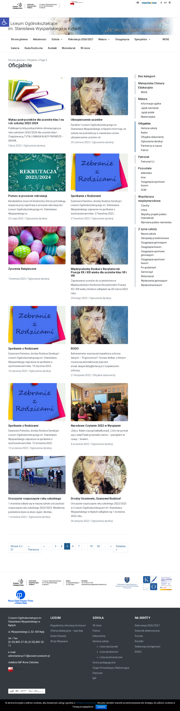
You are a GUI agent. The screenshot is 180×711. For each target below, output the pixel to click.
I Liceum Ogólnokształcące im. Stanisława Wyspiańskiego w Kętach (44, 26)
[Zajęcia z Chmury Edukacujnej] (170, 583)
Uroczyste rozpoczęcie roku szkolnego (34, 498)
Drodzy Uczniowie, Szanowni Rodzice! (96, 498)
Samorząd (147, 271)
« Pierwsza (33, 548)
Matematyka (148, 116)
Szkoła (55, 39)
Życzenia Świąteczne (22, 268)
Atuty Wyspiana (59, 641)
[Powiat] (60, 583)
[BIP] (15, 669)
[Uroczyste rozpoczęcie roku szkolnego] (37, 476)
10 (91, 546)
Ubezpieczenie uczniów (86, 119)
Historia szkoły (149, 128)
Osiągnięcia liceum (151, 247)
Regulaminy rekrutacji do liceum (68, 625)
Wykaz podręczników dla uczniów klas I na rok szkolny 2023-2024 (36, 121)
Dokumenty (99, 636)
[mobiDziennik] (149, 2)
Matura (102, 39)
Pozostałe (145, 168)
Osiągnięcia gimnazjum (154, 242)
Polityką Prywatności (86, 703)
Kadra (144, 132)
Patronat (143, 157)
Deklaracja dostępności (147, 646)
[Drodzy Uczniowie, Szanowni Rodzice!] (99, 476)
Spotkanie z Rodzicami (86, 196)
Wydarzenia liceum (151, 285)
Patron (145, 150)
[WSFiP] (20, 597)
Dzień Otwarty (58, 636)
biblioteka (146, 173)
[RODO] (99, 326)
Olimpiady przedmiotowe (155, 238)
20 (98, 546)
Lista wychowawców (111, 657)
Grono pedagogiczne (104, 662)
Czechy (145, 205)
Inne (143, 177)
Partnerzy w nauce (151, 145)
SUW (143, 189)
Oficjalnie (32, 60)
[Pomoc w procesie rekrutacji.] (37, 173)
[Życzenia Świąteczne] (37, 246)
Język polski (147, 112)
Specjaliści (140, 39)
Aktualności (39, 39)
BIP (94, 678)
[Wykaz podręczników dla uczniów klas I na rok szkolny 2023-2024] (37, 97)
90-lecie (85, 48)
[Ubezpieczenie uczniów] (99, 97)
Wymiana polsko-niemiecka (156, 222)
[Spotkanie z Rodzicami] (99, 173)
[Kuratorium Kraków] (150, 583)
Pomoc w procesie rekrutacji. (28, 196)
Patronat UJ (147, 161)
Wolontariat (68, 48)
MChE (166, 39)
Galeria (15, 48)
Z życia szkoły (147, 229)
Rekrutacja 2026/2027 (80, 39)
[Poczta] (137, 2)
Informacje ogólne (151, 103)
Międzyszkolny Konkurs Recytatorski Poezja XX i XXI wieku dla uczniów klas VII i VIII (99, 272)
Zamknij (101, 707)
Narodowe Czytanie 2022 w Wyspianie (96, 425)
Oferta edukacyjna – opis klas (66, 630)
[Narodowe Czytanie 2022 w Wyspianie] (99, 403)
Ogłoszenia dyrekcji (34, 145)
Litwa (144, 209)
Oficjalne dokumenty (104, 375)
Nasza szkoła (148, 233)
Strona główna (19, 39)
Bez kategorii (146, 76)
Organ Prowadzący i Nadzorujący (111, 667)
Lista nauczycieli (109, 646)
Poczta (139, 636)
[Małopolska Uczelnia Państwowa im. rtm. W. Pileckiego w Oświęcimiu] (127, 583)
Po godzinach (148, 267)
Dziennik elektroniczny (147, 630)
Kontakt (52, 48)
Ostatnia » (121, 548)
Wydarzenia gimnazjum (154, 280)
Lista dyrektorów (109, 651)
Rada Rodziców (34, 48)
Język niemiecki (150, 108)
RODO (75, 348)
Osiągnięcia (122, 39)
